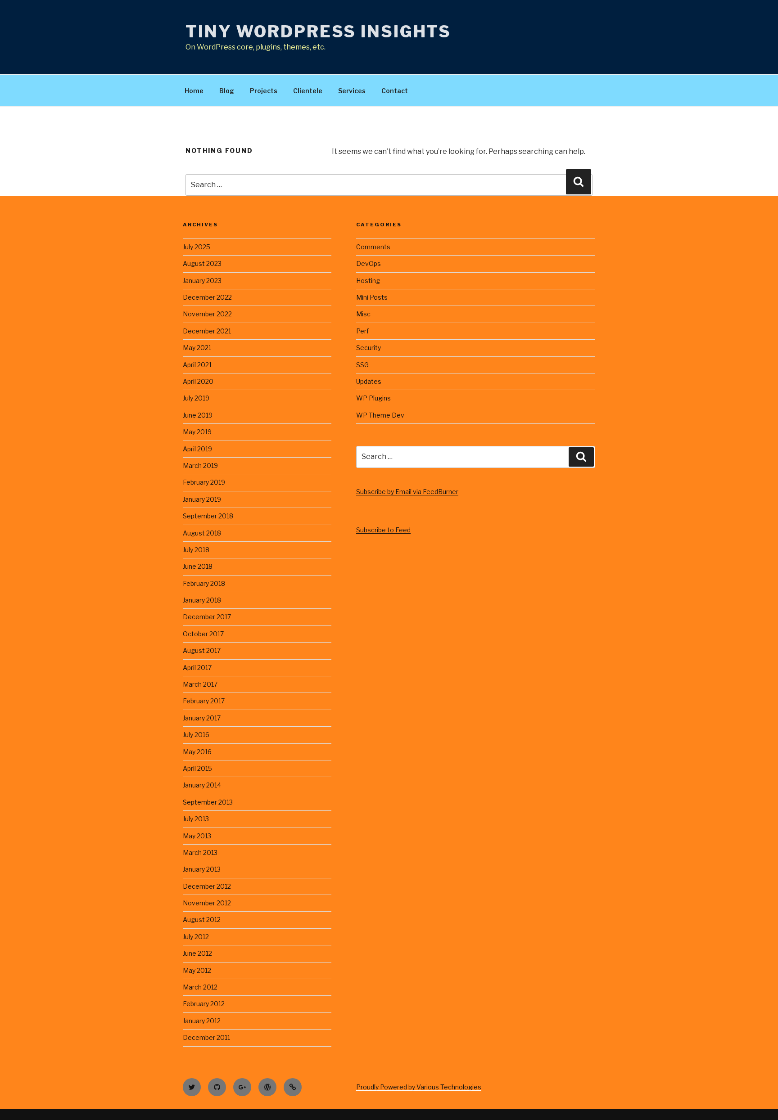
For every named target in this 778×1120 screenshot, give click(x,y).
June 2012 (197, 953)
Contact (394, 90)
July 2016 (196, 734)
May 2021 (197, 347)
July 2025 (196, 247)
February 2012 (204, 1004)
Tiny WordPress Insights (318, 31)
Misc (363, 314)
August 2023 (202, 263)
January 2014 (202, 785)
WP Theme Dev (380, 415)
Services (352, 90)
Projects (263, 90)
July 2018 (196, 549)
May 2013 (197, 836)
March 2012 (200, 987)
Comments (373, 247)
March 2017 (200, 684)
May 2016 (197, 752)
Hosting (368, 280)
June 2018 (198, 566)
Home (194, 90)
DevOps (368, 263)
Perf (362, 331)
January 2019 (202, 499)
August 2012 (202, 919)
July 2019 (196, 398)
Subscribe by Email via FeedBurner (407, 491)
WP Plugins (373, 398)
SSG (362, 365)
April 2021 (197, 365)
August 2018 (202, 533)
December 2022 (207, 297)
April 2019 (197, 449)
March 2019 (200, 465)
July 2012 (196, 936)
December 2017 (207, 617)
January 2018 (202, 600)
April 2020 (198, 381)
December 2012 (207, 886)
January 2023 (202, 280)
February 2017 (204, 701)
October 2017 (203, 634)
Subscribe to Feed (383, 530)
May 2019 (197, 432)
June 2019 (198, 415)
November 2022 (207, 314)
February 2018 (204, 583)
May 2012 (197, 970)
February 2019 (204, 482)
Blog (226, 90)
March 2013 (200, 852)
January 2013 (202, 869)
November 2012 (207, 903)
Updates (368, 381)
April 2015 (197, 768)
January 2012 (202, 1021)
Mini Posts (372, 297)
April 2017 (197, 667)
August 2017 (202, 650)
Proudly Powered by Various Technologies (418, 1087)
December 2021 (207, 331)
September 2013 (208, 802)
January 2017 (202, 718)
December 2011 (206, 1037)
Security (368, 347)
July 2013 (196, 819)
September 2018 (208, 516)
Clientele (307, 90)
